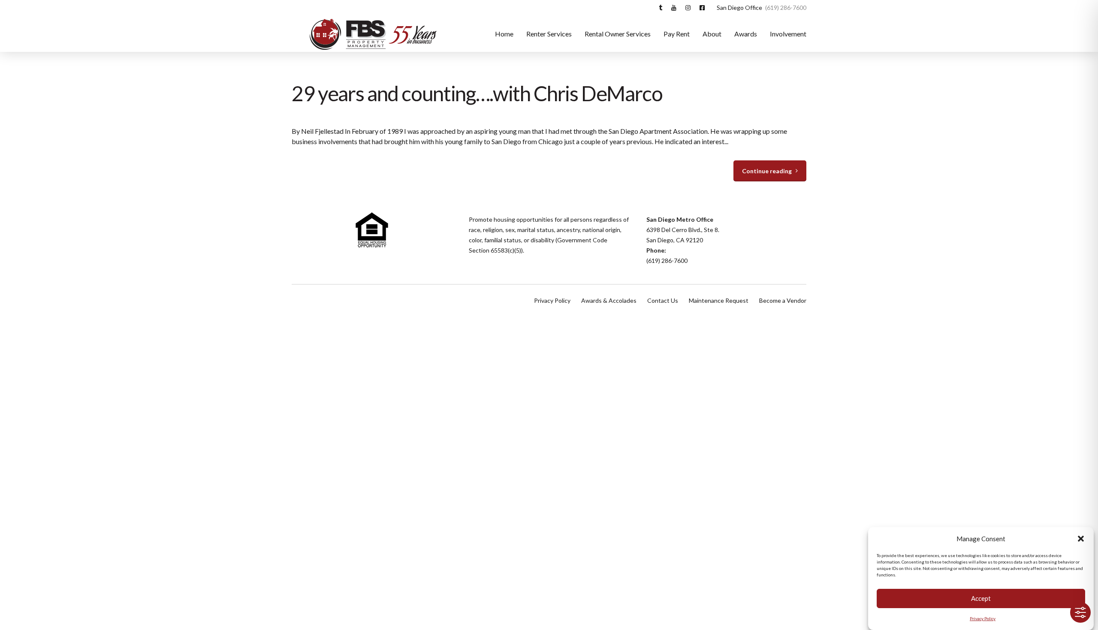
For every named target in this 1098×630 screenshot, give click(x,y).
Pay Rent (677, 34)
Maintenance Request (718, 300)
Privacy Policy (982, 618)
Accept (981, 599)
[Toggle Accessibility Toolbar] (1080, 612)
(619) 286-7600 (667, 260)
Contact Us (662, 300)
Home (504, 34)
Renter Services (549, 34)
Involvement (788, 34)
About (712, 34)
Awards (745, 34)
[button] (1081, 538)
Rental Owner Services (618, 34)
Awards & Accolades (608, 300)
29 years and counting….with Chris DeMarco (477, 93)
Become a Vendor (782, 300)
